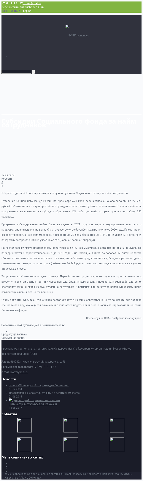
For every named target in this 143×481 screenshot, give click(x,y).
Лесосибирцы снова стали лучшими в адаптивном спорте (44, 392)
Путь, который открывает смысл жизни (33, 404)
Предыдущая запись (14, 334)
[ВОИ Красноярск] (77, 35)
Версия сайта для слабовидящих (22, 7)
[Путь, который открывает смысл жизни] (34, 400)
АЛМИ (22, 477)
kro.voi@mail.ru (32, 3)
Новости (6, 178)
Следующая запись (13, 337)
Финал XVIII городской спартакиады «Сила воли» (39, 385)
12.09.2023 (8, 174)
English (27, 10)
